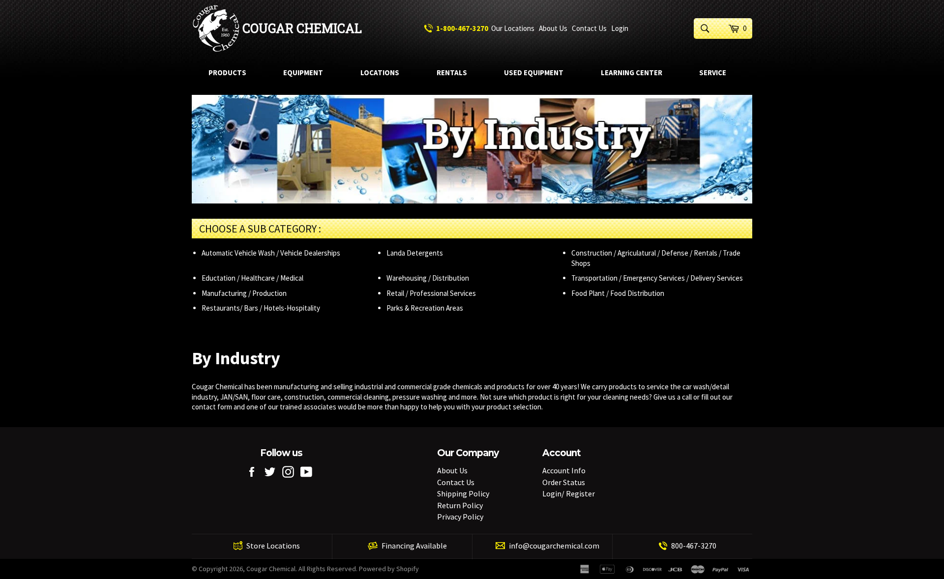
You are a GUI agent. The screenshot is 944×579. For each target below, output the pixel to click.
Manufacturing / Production (244, 293)
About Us (553, 28)
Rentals (452, 72)
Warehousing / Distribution (427, 278)
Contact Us (589, 28)
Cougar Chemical (302, 28)
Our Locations (512, 28)
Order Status (563, 482)
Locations (379, 72)
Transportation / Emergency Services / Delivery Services (657, 278)
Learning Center (631, 72)
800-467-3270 (693, 545)
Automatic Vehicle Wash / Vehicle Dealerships (271, 253)
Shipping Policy (463, 493)
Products (227, 72)
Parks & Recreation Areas (424, 308)
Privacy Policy (460, 516)
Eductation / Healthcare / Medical (252, 278)
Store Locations (273, 545)
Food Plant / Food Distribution (617, 293)
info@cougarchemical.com (554, 545)
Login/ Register (568, 493)
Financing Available (414, 545)
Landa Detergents (414, 253)
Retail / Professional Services (431, 293)
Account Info (564, 470)
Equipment (303, 72)
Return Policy (460, 505)
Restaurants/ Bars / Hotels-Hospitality (261, 308)
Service (712, 72)
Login (619, 28)
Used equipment (533, 72)
